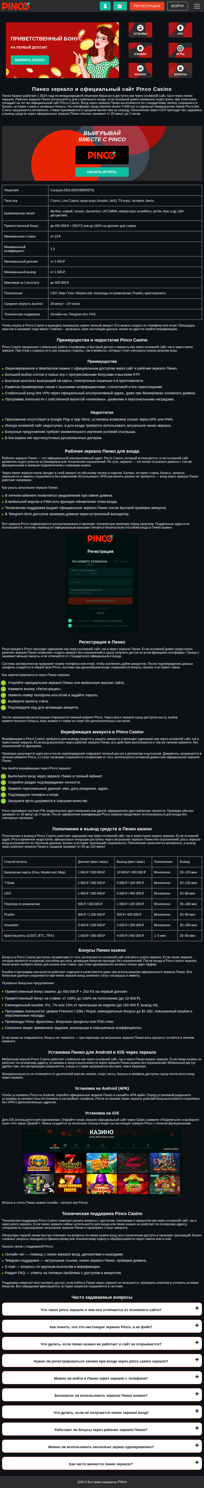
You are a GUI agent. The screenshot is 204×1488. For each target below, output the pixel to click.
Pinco (122, 1482)
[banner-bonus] (180, 70)
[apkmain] (180, 29)
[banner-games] (180, 50)
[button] (197, 1465)
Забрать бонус (30, 60)
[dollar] (105, 6)
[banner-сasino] (140, 70)
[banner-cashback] (140, 50)
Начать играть (102, 172)
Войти (177, 6)
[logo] (16, 6)
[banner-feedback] (140, 29)
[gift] (120, 6)
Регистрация (147, 6)
